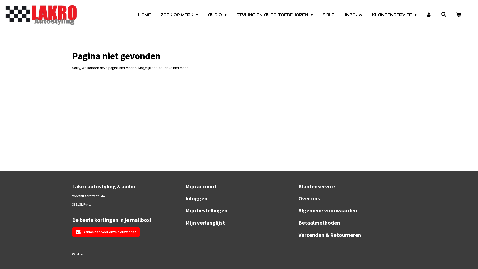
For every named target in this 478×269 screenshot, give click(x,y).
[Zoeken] (443, 14)
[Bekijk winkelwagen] (458, 15)
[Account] (428, 15)
